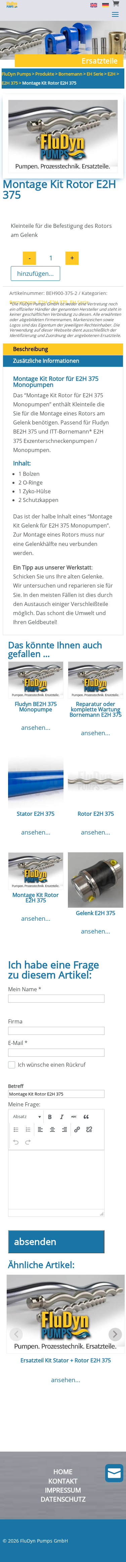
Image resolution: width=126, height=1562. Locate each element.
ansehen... (35, 727)
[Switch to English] (91, 4)
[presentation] (26, 1116)
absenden (35, 1241)
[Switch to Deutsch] (103, 4)
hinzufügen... (35, 273)
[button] (26, 1116)
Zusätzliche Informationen (46, 360)
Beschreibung (30, 349)
